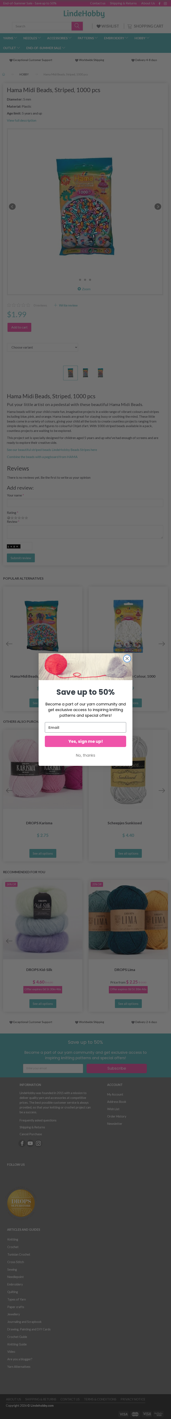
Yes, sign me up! (85, 741)
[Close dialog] (127, 658)
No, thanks (85, 755)
